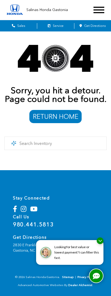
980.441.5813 (33, 224)
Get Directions (94, 26)
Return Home (55, 116)
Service (58, 26)
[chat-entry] (96, 276)
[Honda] (15, 10)
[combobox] (55, 143)
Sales (20, 26)
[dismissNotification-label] (100, 240)
